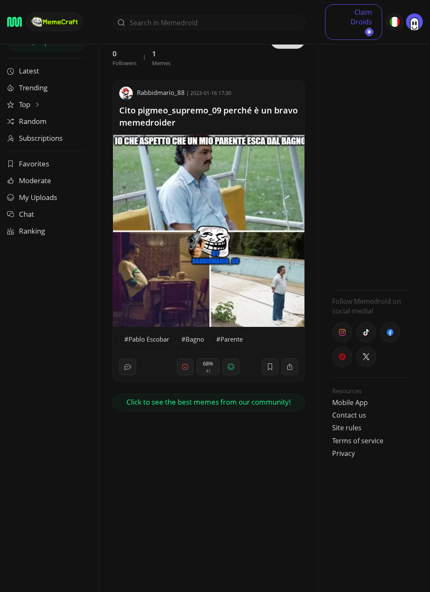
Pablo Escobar (148, 339)
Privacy (343, 453)
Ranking (32, 231)
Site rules (347, 427)
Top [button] (25, 104)
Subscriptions (41, 138)
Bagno (195, 339)
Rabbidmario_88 (161, 92)
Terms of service (357, 440)
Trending (33, 87)
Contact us (349, 415)
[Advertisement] (371, 158)
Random (33, 121)
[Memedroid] (14, 22)
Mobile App (350, 402)
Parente (231, 339)
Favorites (34, 163)
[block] (289, 366)
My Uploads (38, 197)
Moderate (35, 180)
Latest (29, 71)
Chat (26, 214)
